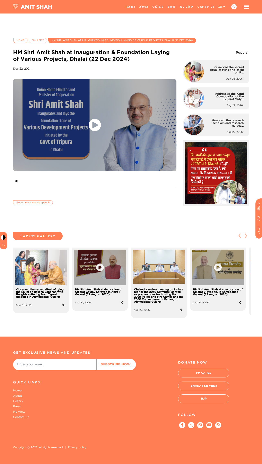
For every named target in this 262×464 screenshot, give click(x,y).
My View (186, 6)
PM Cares (203, 373)
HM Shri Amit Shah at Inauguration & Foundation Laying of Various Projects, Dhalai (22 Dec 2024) (122, 40)
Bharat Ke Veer (204, 386)
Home (130, 6)
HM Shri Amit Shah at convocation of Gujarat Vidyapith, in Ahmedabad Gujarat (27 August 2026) (218, 292)
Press (171, 6)
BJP (204, 399)
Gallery (158, 6)
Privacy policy (77, 447)
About (143, 6)
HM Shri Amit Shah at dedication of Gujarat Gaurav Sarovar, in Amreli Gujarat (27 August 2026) (98, 292)
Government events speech (33, 203)
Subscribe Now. (116, 364)
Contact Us (205, 6)
